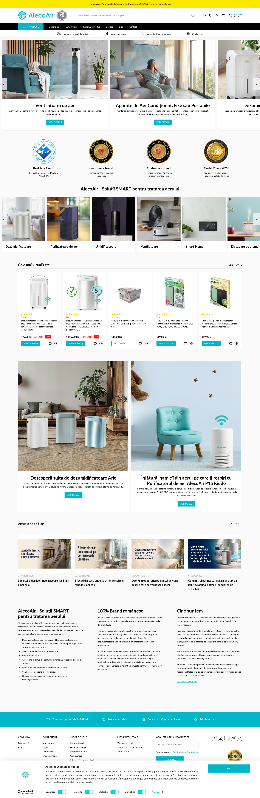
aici (169, 4)
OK (229, 768)
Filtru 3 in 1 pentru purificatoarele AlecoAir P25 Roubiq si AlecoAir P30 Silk (128, 323)
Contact (133, 26)
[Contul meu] (217, 15)
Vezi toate (235, 264)
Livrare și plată (77, 743)
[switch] (89, 792)
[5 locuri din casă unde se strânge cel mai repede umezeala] (101, 553)
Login (45, 747)
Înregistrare (48, 743)
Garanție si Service (79, 747)
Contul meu (48, 751)
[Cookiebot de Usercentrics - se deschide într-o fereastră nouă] (25, 792)
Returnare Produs (91, 26)
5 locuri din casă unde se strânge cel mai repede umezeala (99, 582)
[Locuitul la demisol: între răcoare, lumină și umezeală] (45, 553)
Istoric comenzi (50, 755)
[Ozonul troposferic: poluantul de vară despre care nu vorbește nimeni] (158, 553)
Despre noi (54, 26)
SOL (128, 751)
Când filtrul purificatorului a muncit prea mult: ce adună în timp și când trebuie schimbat (212, 585)
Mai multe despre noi (187, 681)
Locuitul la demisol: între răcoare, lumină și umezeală (43, 582)
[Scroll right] (256, 84)
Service (109, 26)
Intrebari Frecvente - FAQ (82, 760)
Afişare (155, 792)
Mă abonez (169, 759)
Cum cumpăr (76, 755)
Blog (121, 26)
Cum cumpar (71, 26)
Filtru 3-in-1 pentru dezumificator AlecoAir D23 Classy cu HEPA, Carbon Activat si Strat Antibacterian (219, 323)
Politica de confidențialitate (130, 747)
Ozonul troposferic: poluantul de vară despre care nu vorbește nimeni (155, 582)
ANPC (120, 751)
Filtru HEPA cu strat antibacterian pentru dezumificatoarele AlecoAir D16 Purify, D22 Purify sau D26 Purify (174, 323)
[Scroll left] (3, 84)
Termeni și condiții (126, 743)
